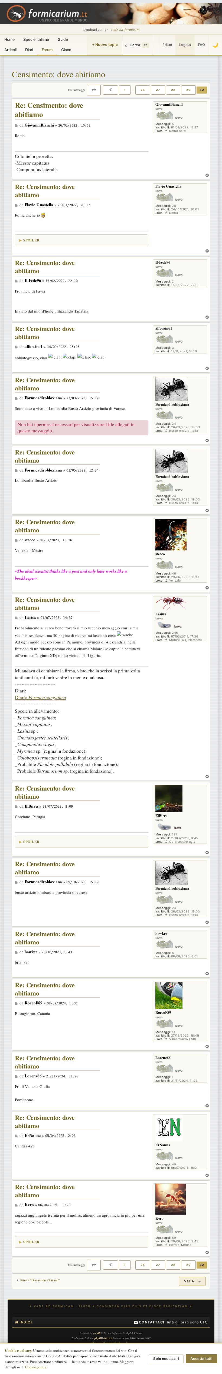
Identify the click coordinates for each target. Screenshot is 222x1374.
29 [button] (188, 90)
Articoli (10, 49)
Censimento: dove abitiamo (58, 74)
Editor (167, 44)
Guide (63, 39)
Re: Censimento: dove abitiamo (49, 110)
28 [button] (173, 90)
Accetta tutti (201, 1358)
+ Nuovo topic (105, 44)
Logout (185, 44)
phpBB (97, 1333)
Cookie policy (35, 1367)
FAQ (201, 44)
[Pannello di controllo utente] (155, 45)
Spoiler (31, 240)
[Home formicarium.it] (111, 13)
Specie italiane (36, 39)
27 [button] (158, 90)
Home (9, 39)
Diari (29, 49)
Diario (40, 697)
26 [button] (143, 90)
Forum (47, 49)
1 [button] (125, 90)
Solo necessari (166, 1358)
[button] (94, 90)
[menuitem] (149, 1322)
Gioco (66, 49)
